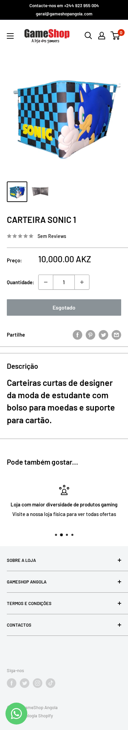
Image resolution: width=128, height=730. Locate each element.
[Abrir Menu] (10, 36)
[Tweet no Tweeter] (103, 334)
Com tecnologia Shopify (30, 715)
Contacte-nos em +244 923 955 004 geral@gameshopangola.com (64, 9)
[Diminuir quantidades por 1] (46, 282)
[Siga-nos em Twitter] (24, 683)
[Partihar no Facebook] (77, 334)
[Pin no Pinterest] (90, 334)
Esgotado (64, 307)
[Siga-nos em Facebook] (11, 683)
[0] (115, 36)
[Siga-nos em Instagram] (37, 683)
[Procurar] (88, 35)
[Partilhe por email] (116, 334)
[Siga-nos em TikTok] (50, 683)
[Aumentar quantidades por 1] (82, 282)
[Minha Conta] (101, 35)
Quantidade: (20, 282)
